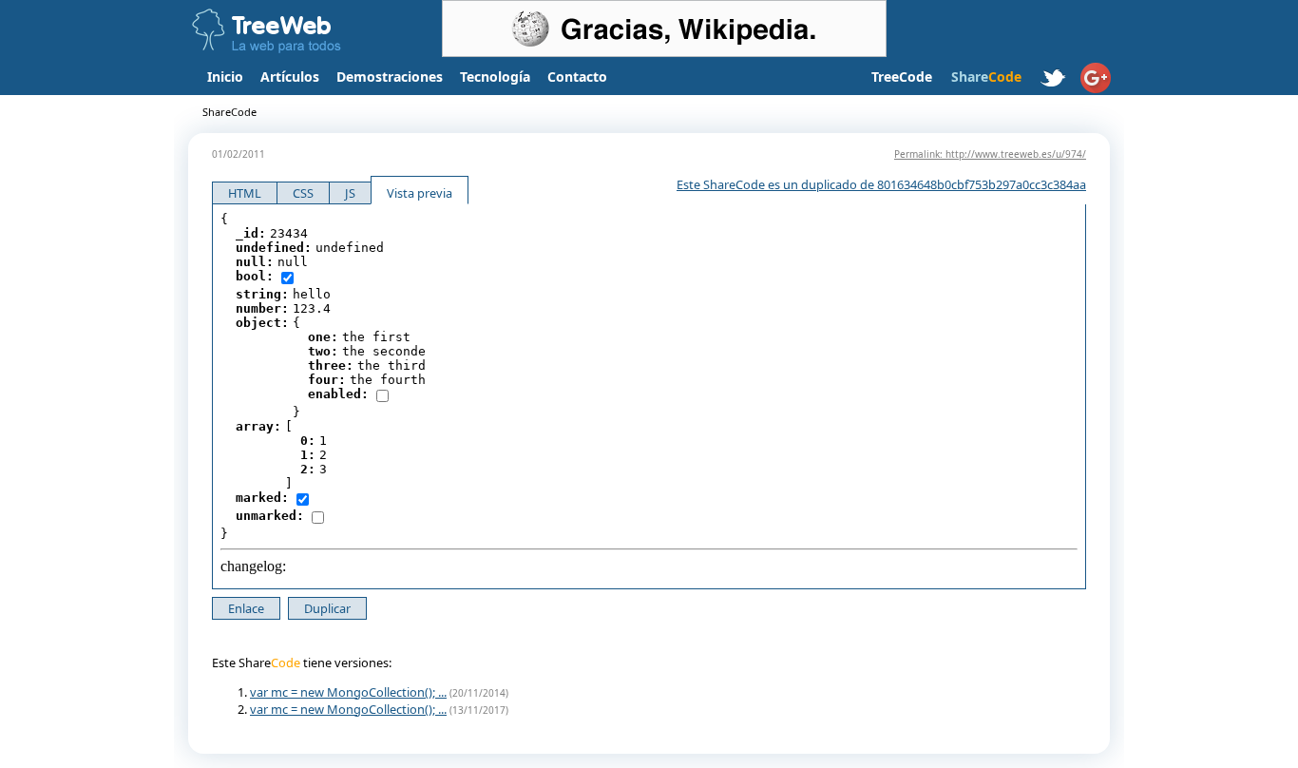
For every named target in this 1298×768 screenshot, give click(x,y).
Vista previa (419, 193)
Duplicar (327, 608)
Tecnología (495, 76)
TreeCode (901, 76)
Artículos (289, 76)
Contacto (577, 76)
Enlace (246, 608)
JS (350, 193)
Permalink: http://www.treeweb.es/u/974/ (990, 154)
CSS (303, 193)
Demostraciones (389, 76)
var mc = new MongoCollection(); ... (348, 692)
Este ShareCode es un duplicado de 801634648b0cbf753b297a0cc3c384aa (881, 184)
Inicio (225, 76)
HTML (244, 193)
